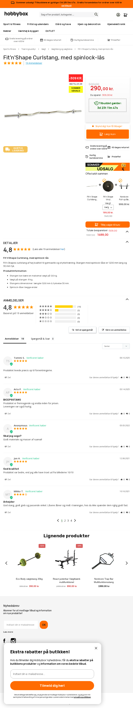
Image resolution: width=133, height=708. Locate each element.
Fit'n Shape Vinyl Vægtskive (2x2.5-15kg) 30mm (108, 198)
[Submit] (95, 14)
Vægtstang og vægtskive (61, 49)
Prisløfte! (114, 40)
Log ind (118, 15)
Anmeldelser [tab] (12, 338)
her (62, 249)
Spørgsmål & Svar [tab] (40, 338)
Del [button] (9, 377)
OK (44, 625)
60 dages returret (52, 40)
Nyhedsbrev (11, 606)
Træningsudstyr (28, 49)
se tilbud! (66, 5)
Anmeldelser (13, 300)
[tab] (66, 243)
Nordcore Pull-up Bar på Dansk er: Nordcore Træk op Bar (124, 198)
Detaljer (10, 243)
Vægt (43, 49)
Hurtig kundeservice (84, 40)
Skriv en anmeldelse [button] (115, 329)
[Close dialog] (96, 648)
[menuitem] (12, 24)
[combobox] (69, 14)
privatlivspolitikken (82, 697)
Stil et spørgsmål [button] (84, 329)
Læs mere (8, 632)
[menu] (66, 28)
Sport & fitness (9, 49)
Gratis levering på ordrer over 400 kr (21, 40)
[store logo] (16, 14)
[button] (107, 224)
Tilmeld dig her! (52, 685)
